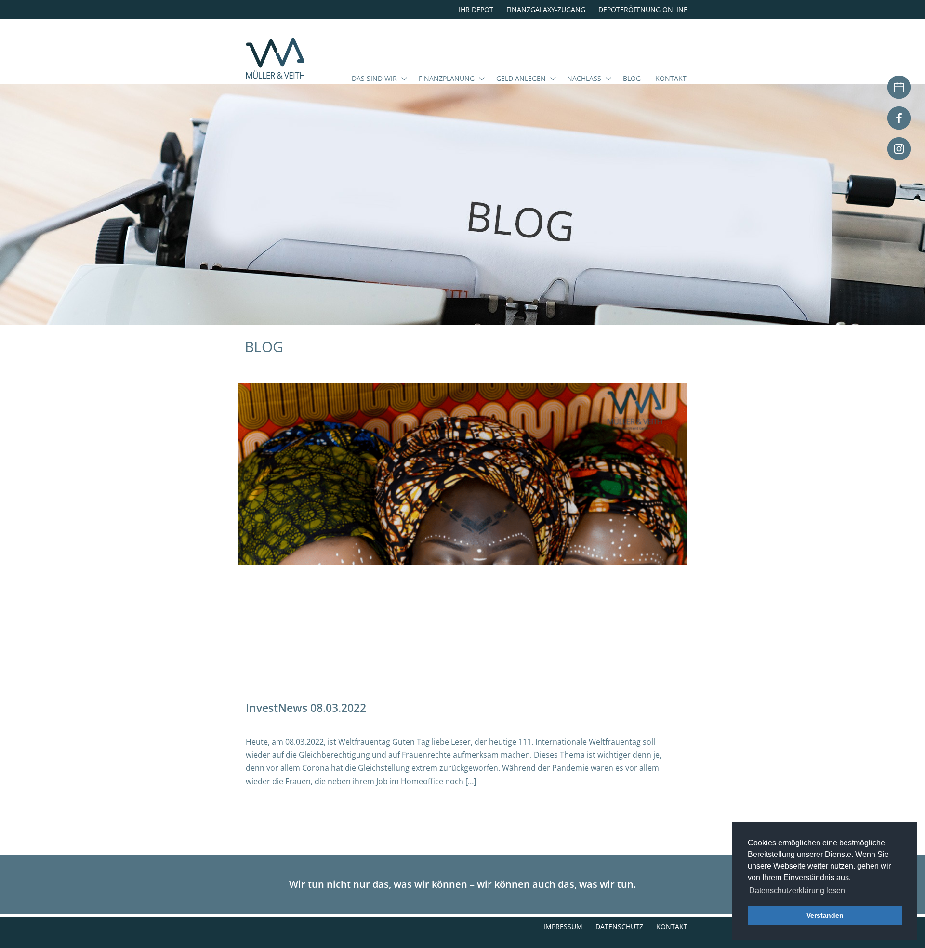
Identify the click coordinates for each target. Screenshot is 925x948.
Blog (632, 79)
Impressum (562, 926)
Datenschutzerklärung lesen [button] (797, 890)
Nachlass (584, 79)
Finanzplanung (447, 79)
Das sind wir (374, 79)
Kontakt (671, 79)
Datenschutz (619, 926)
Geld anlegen (521, 79)
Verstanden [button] (825, 915)
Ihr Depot (476, 9)
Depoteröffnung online (642, 9)
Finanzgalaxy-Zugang (545, 9)
